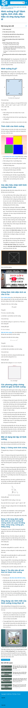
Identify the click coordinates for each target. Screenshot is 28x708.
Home (2, 7)
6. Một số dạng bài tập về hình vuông (10, 42)
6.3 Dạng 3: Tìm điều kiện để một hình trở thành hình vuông (14, 52)
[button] (26, 3)
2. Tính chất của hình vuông (8, 31)
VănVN (3, 697)
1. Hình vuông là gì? (6, 29)
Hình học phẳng (5, 659)
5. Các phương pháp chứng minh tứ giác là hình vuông (13, 40)
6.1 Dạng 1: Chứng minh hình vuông (11, 44)
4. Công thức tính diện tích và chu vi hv (11, 36)
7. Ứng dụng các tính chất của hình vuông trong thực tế (14, 55)
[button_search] (23, 2)
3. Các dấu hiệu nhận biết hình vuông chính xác (13, 34)
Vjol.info (3, 705)
